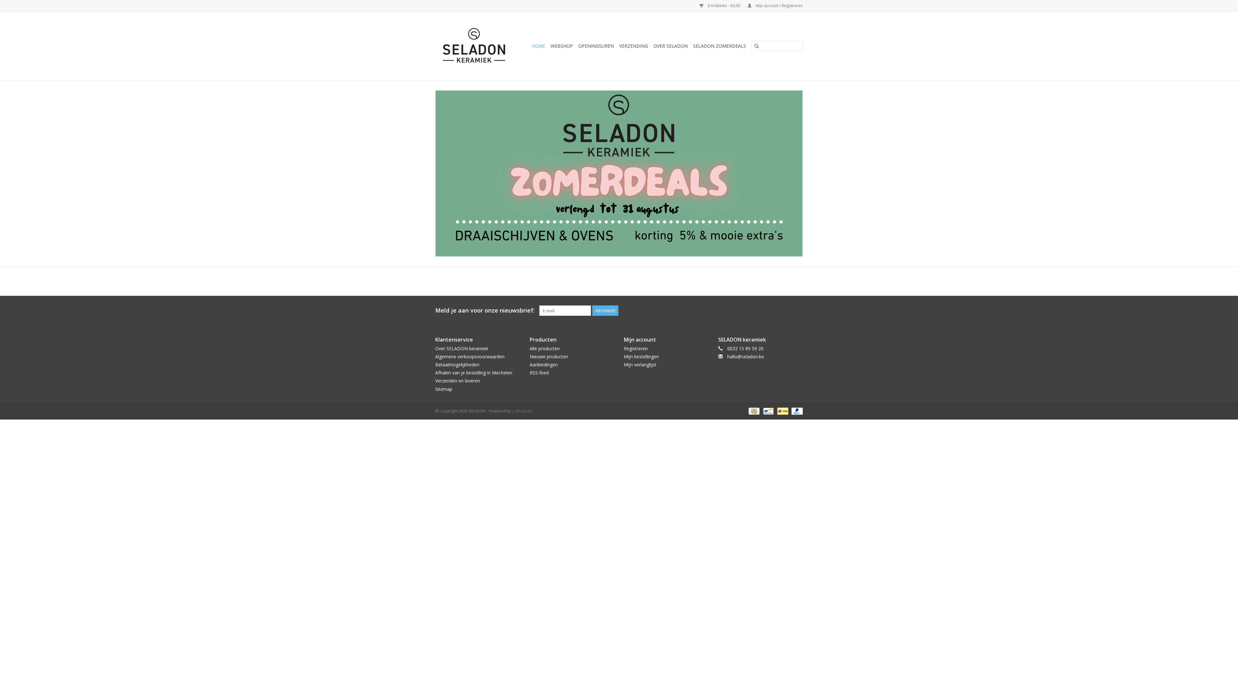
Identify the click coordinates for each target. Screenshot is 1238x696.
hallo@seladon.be (745, 356)
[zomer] (619, 173)
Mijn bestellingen (641, 356)
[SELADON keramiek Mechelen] (476, 46)
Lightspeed (522, 411)
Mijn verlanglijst (640, 365)
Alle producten (545, 348)
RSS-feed (539, 373)
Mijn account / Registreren (779, 5)
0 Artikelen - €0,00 (724, 5)
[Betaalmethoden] (753, 410)
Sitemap (443, 389)
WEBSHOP (562, 46)
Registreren (636, 348)
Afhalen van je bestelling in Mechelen (473, 373)
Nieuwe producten (549, 356)
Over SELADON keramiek (461, 348)
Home (538, 46)
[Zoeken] (756, 46)
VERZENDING (633, 46)
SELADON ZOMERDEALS (719, 46)
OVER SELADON (670, 46)
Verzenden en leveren (457, 381)
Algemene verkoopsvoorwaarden (470, 356)
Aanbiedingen (544, 365)
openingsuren (596, 46)
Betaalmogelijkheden (457, 365)
